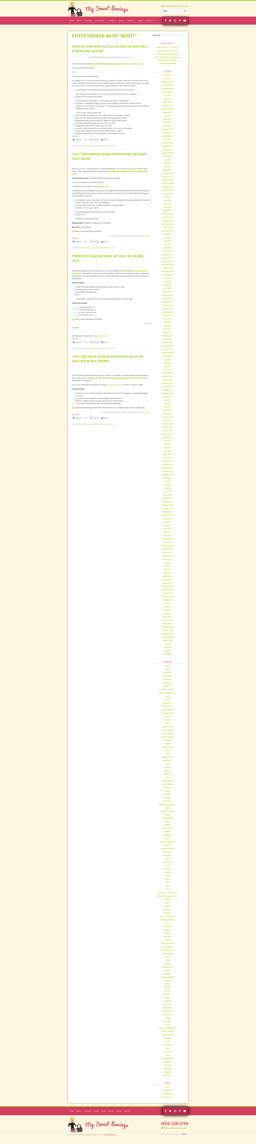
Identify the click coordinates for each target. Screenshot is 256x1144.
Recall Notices (167, 967)
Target (167, 1041)
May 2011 (167, 569)
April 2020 (167, 207)
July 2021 (167, 159)
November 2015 (167, 386)
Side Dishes (167, 1004)
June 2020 (167, 200)
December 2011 (167, 545)
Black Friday (167, 703)
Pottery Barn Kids (167, 943)
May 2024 (167, 98)
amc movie (167, 672)
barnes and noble (167, 689)
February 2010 (167, 620)
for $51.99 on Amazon (115, 385)
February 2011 (167, 579)
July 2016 (167, 359)
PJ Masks (167, 940)
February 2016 (167, 376)
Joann (167, 879)
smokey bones (167, 1011)
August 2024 (167, 92)
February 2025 (167, 82)
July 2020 (167, 197)
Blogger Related (167, 709)
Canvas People (167, 713)
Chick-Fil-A (167, 716)
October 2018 (167, 268)
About (79, 21)
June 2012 (167, 525)
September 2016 (167, 352)
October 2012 (167, 512)
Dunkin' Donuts (167, 784)
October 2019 (167, 227)
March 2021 (167, 170)
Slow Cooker (167, 1007)
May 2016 (167, 366)
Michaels (167, 913)
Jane (167, 865)
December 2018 (167, 261)
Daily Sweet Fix (167, 757)
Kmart (167, 886)
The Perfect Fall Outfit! (167, 63)
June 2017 (167, 322)
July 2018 (167, 278)
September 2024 (167, 88)
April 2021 (167, 166)
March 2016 (167, 373)
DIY (167, 777)
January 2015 (167, 420)
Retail (167, 984)
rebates (167, 963)
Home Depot (167, 852)
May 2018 (167, 285)
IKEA (167, 858)
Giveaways (167, 835)
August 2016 (167, 356)
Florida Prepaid (167, 818)
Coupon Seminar (167, 737)
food (167, 821)
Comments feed (167, 1094)
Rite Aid (167, 990)
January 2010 (167, 623)
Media (140, 21)
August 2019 (167, 234)
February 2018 (167, 295)
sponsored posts (167, 1014)
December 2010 (167, 586)
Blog (121, 21)
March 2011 (167, 576)
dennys (167, 767)
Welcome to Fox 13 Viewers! (167, 47)
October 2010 (167, 593)
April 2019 (167, 247)
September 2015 (167, 393)
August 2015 (167, 396)
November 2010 (167, 589)
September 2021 (167, 153)
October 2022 (167, 132)
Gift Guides (99, 21)
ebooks (167, 791)
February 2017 (167, 336)
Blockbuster (167, 706)
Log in (167, 1087)
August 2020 (167, 193)
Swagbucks (167, 1038)
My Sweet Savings (167, 919)
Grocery (167, 838)
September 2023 (167, 109)
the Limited (167, 1045)
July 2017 (167, 319)
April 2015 (167, 410)
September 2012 (167, 515)
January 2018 (167, 298)
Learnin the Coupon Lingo (167, 896)
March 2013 (167, 495)
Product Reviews (167, 953)
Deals (167, 764)
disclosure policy (129, 57)
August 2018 (167, 275)
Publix (167, 957)
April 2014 (167, 451)
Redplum (167, 974)
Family (167, 808)
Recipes (131, 21)
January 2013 (167, 501)
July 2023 (167, 115)
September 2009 (167, 637)
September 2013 (167, 474)
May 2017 (167, 325)
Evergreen (167, 801)
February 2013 (167, 498)
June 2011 (167, 566)
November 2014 (167, 427)
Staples (167, 1018)
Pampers (167, 933)
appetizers (167, 679)
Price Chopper (167, 946)
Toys (167, 1048)
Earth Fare (167, 787)
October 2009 (167, 634)
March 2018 (167, 291)
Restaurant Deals (167, 977)
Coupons (88, 21)
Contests (167, 720)
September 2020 (167, 190)
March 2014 (167, 454)
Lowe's (167, 902)
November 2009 (167, 630)
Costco (167, 723)
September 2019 (167, 231)
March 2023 (167, 126)
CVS (167, 753)
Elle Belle (167, 794)
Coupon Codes (167, 730)
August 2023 (167, 112)
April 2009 (167, 654)
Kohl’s (167, 889)
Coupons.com (167, 747)
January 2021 (167, 176)
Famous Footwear (167, 811)
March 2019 (167, 251)
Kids (167, 882)
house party (167, 855)
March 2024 (167, 102)
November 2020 (167, 183)
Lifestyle (167, 899)
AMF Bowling (167, 676)
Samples (167, 994)
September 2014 (167, 434)
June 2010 (167, 606)
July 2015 (167, 400)
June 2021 (167, 163)
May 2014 (167, 447)
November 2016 (167, 346)
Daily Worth (167, 760)
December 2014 (167, 424)
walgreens (167, 1068)
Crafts (167, 750)
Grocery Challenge (167, 842)
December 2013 (167, 464)
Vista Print (167, 1065)
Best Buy (167, 699)
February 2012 (167, 539)
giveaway (167, 831)
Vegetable (167, 1062)
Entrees (167, 797)
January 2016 (167, 380)
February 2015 (167, 417)
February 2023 (167, 129)
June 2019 (167, 241)
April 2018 (167, 288)
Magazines (167, 909)
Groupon (167, 845)
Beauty (167, 696)
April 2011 (167, 573)
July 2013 (167, 481)
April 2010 (167, 613)
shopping (167, 1001)
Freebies (167, 825)
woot (102, 146)
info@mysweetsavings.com (176, 6)
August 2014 (167, 437)
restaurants (167, 980)
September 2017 (167, 312)
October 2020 (167, 187)
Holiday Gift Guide (167, 848)
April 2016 (167, 369)
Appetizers (167, 682)
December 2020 (167, 180)
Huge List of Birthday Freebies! (167, 54)
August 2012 (167, 518)
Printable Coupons (167, 950)
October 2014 (167, 430)
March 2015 (167, 413)
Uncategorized (90, 146)
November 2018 (167, 264)
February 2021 (167, 173)
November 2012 (167, 508)
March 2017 (167, 332)
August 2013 (167, 478)
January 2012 (167, 542)
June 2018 (167, 281)
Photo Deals (167, 936)
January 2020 (167, 217)
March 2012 (167, 535)
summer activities (167, 1031)
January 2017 (167, 339)
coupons (167, 743)
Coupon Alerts (167, 726)
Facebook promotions (167, 804)
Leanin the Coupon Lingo (167, 892)
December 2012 (167, 505)
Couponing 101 (167, 740)
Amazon (167, 665)
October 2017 (167, 308)
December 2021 (167, 146)
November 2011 (167, 549)
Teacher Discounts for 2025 (167, 50)
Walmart (167, 1072)
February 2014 (167, 457)
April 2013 (167, 491)
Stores (111, 21)
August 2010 (167, 600)
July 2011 (167, 562)
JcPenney (167, 875)
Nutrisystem (167, 926)
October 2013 (167, 471)
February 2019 (167, 254)
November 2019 (167, 224)
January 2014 (167, 461)
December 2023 (167, 105)
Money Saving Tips (167, 916)
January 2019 (167, 258)
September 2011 (167, 556)
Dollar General (167, 781)
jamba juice (167, 862)
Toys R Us (167, 1051)
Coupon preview (167, 733)
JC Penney (167, 869)
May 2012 (167, 529)
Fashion (167, 814)
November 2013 (167, 468)
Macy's (167, 906)
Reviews (167, 987)
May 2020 (167, 204)
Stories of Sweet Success (167, 1028)
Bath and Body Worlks (167, 692)
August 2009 (167, 640)
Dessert (167, 770)
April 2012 (167, 532)
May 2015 (167, 407)
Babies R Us (167, 686)
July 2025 (167, 78)
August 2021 (167, 156)
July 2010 (167, 603)
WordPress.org (167, 1097)
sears (167, 997)
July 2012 (167, 522)
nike (167, 923)
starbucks (167, 1021)
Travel (167, 1055)
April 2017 (167, 329)
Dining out (167, 774)
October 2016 (167, 349)
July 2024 (167, 95)
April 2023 (167, 122)
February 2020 (167, 214)
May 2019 (167, 244)
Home (71, 21)
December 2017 (167, 302)
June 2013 (167, 484)
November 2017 (167, 305)
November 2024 (167, 85)
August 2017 (167, 315)
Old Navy (167, 929)
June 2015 (167, 403)
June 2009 (167, 647)
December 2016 (167, 342)
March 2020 (167, 210)
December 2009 (167, 627)
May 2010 (167, 610)
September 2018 (167, 271)
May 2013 (167, 488)
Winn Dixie (167, 1075)
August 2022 (167, 136)
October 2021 (167, 149)
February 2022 (167, 143)
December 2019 (167, 220)
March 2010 (167, 617)
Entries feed (167, 1090)
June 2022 (167, 139)
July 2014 (167, 441)
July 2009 (167, 644)
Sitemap (105, 1135)
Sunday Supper (167, 1035)
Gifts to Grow (167, 828)
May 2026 (167, 75)
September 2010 (167, 596)
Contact (149, 21)
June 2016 (167, 363)
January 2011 (167, 583)
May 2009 (167, 650)
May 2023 (167, 119)
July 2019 (167, 237)
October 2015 (167, 390)
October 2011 (167, 552)
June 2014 (167, 444)
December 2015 (167, 383)
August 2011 (167, 559)
